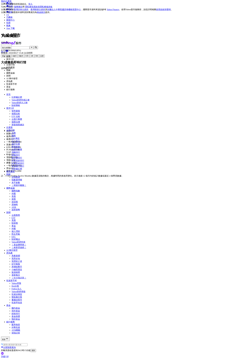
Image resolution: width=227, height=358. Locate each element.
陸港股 (15, 223)
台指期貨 (16, 177)
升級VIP (5, 356)
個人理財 (16, 231)
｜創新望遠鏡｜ (19, 247)
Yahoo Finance (113, 9)
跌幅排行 (16, 155)
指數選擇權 (17, 180)
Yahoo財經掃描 (18, 291)
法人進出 (16, 141)
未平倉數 (16, 182)
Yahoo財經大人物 (19, 103)
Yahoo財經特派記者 (21, 100)
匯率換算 (16, 324)
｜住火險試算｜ (19, 278)
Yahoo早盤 (16, 283)
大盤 (14, 133)
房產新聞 (16, 256)
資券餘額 (16, 147)
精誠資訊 (41, 12)
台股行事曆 (17, 119)
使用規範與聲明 (163, 9)
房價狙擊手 (17, 267)
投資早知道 (17, 302)
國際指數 (16, 191)
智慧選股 (16, 111)
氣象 (8, 25)
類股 (14, 136)
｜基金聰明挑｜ (19, 245)
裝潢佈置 (16, 272)
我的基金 (16, 319)
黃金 (14, 226)
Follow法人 (17, 289)
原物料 (15, 204)
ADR (14, 207)
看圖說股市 (17, 300)
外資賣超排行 (18, 163)
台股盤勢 (16, 215)
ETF (13, 218)
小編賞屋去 (17, 269)
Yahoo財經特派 (18, 242)
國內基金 (16, 308)
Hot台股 (15, 286)
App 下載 (10, 28)
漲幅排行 (16, 152)
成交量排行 (17, 158)
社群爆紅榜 (17, 97)
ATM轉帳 (16, 330)
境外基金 (16, 311)
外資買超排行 (18, 160)
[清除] (32, 47)
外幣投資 (16, 327)
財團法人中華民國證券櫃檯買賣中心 (64, 9)
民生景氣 (16, 234)
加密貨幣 (16, 210)
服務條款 (18, 7)
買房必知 (16, 258)
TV (7, 15)
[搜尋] (36, 47)
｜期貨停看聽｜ (19, 185)
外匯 (14, 193)
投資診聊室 (17, 294)
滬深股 (15, 202)
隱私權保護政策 (32, 7)
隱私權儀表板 (46, 7)
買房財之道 (17, 261)
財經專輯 (16, 105)
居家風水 (16, 275)
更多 (4, 339)
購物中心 (10, 20)
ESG (14, 237)
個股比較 (16, 114)
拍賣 (8, 23)
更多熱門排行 (18, 166)
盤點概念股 (17, 297)
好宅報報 (16, 264)
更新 (33, 350)
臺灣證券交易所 (21, 9)
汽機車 (9, 17)
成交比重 (16, 144)
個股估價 (16, 122)
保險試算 (16, 333)
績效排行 (16, 313)
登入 (30, 4)
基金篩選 (16, 316)
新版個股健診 (18, 125)
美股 (14, 196)
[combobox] (17, 47)
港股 (14, 199)
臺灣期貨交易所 (37, 9)
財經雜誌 (16, 239)
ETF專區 (16, 138)
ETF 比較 (16, 116)
